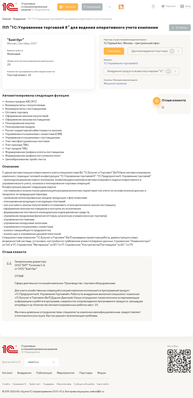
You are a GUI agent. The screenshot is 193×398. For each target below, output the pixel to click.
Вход (188, 6)
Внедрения (19, 19)
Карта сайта (103, 384)
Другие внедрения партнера (152, 51)
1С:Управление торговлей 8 (121, 63)
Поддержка (48, 384)
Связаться (113, 51)
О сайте (6, 384)
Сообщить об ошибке (84, 384)
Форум (101, 373)
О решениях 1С (19, 384)
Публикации (44, 373)
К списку (181, 27)
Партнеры (85, 373)
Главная (6, 19)
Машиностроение (115, 83)
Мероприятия (65, 373)
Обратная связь (63, 384)
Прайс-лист (35, 384)
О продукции (92, 6)
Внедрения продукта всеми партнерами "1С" (139, 71)
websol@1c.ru (97, 391)
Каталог (7, 373)
